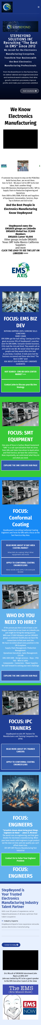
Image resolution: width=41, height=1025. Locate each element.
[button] (38, 7)
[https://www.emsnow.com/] (20, 1002)
